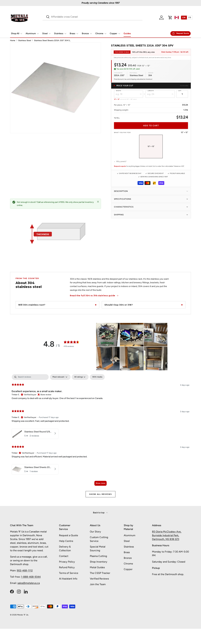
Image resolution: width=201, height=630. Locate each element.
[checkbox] (97, 377)
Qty (180, 90)
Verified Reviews (99, 578)
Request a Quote (68, 535)
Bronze (85, 33)
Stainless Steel (24, 40)
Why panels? (121, 161)
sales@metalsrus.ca (28, 583)
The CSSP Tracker (100, 573)
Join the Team (98, 584)
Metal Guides (97, 567)
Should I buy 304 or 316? (118, 304)
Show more (100, 483)
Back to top (99, 512)
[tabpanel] (100, 431)
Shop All (15, 33)
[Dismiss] (98, 201)
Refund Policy (67, 567)
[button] (170, 17)
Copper (113, 33)
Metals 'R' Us (22, 615)
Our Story (95, 531)
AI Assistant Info (68, 578)
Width (118, 90)
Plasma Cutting (98, 556)
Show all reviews (100, 494)
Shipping (119, 215)
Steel (45, 33)
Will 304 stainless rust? (31, 304)
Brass (72, 33)
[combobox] (92, 16)
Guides (127, 33)
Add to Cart (151, 125)
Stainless (58, 33)
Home (12, 40)
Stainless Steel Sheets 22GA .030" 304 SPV (53, 40)
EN (183, 17)
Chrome (99, 33)
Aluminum (31, 33)
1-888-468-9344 (31, 576)
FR (189, 17)
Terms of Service (68, 573)
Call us (40, 202)
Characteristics (123, 207)
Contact (63, 556)
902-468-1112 (25, 570)
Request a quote (120, 166)
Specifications (122, 199)
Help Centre (66, 541)
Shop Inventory (98, 561)
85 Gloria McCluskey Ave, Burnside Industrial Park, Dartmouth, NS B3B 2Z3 (166, 535)
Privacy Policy (67, 561)
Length (151, 90)
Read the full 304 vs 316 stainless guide (92, 295)
